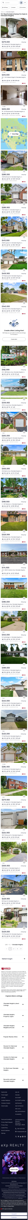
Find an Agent (4, 1094)
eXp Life (17, 1092)
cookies (5, 1200)
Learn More (20, 1198)
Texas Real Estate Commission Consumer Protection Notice (14, 1192)
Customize (14, 1217)
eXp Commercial (19, 1105)
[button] (14, 958)
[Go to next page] (20, 948)
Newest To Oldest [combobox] (14, 7)
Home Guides (4, 1105)
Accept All (14, 1214)
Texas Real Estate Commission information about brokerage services (14, 1190)
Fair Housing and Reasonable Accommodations (14, 1185)
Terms (4, 1206)
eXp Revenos (18, 1103)
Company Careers (5, 1103)
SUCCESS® (18, 1097)
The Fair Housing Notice (20, 1195)
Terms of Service (13, 1184)
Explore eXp (4, 1092)
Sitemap (3, 1133)
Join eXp (3, 1097)
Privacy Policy (4, 1125)
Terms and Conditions (6, 1119)
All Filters (6, 7)
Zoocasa (17, 1094)
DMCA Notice (14, 1181)
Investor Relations (5, 1100)
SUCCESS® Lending (20, 1100)
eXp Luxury (18, 1108)
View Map (15, 134)
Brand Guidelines (5, 1130)
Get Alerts (23, 7)
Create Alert (14, 339)
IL (9, 944)
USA (6, 944)
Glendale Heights (17, 944)
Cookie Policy (4, 1127)
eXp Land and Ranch (20, 1111)
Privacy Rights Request (7, 1122)
